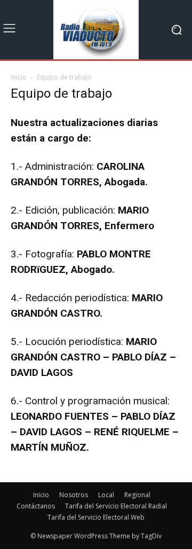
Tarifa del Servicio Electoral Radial (116, 506)
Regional (137, 494)
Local (106, 494)
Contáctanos (36, 506)
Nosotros (73, 494)
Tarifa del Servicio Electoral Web (96, 517)
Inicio (19, 77)
